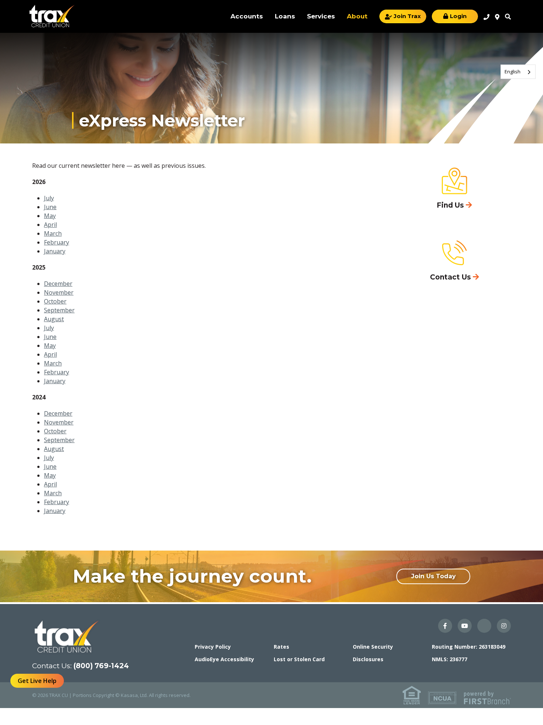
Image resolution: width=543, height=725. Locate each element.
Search (508, 17)
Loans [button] (285, 16)
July (49, 198)
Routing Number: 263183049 (468, 646)
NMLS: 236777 (449, 659)
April (50, 225)
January (54, 251)
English (512, 71)
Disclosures (368, 659)
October (55, 301)
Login (458, 16)
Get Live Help (37, 681)
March (53, 233)
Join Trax (407, 16)
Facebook (445, 626)
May (50, 216)
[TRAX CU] (52, 16)
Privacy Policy (213, 646)
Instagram (504, 626)
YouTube (465, 626)
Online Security (373, 646)
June (50, 207)
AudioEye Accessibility (224, 659)
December (58, 284)
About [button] (357, 16)
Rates (281, 646)
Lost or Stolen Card (299, 659)
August (54, 319)
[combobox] (518, 72)
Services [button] (321, 16)
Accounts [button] (246, 16)
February (56, 242)
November (59, 292)
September (59, 310)
